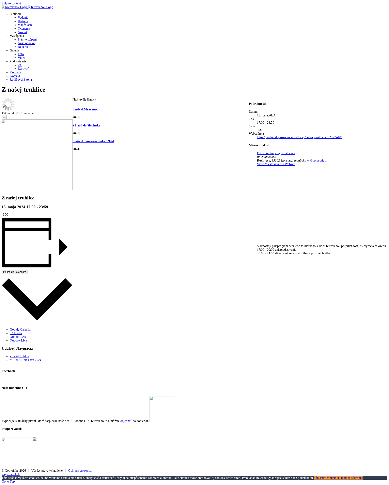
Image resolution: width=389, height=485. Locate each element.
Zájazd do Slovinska (86, 125)
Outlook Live (18, 340)
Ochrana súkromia (80, 470)
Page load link (11, 474)
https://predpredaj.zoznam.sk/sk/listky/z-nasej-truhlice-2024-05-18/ (299, 137)
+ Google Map (316, 160)
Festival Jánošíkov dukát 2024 (93, 141)
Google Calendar (21, 329)
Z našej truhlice (19, 356)
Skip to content (11, 3)
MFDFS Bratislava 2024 (25, 360)
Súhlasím (319, 478)
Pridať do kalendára (14, 271)
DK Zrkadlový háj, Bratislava (276, 153)
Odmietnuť (332, 478)
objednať (126, 421)
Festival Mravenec (85, 109)
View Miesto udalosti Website (276, 164)
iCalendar (16, 333)
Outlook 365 (18, 336)
